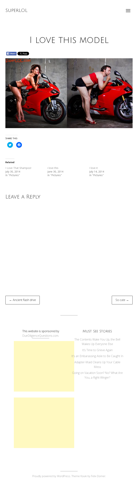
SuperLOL (16, 10)
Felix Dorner (98, 476)
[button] (69, 93)
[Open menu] (128, 10)
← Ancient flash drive (22, 300)
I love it (93, 168)
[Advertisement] (44, 366)
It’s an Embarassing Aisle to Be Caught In (97, 356)
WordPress (63, 476)
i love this (52, 168)
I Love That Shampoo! (18, 168)
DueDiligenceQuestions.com (40, 336)
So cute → (122, 300)
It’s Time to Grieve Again (97, 350)
